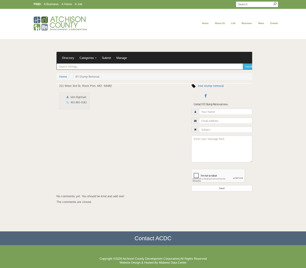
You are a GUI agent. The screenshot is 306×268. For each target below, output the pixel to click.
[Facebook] (204, 95)
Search (248, 66)
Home (205, 23)
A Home (66, 4)
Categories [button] (87, 57)
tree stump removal (211, 85)
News (261, 23)
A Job (78, 4)
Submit (106, 57)
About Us (220, 23)
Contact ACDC (153, 238)
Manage (121, 57)
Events (274, 23)
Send (222, 188)
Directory (68, 57)
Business (247, 23)
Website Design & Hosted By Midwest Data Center (153, 262)
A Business (51, 4)
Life (233, 23)
